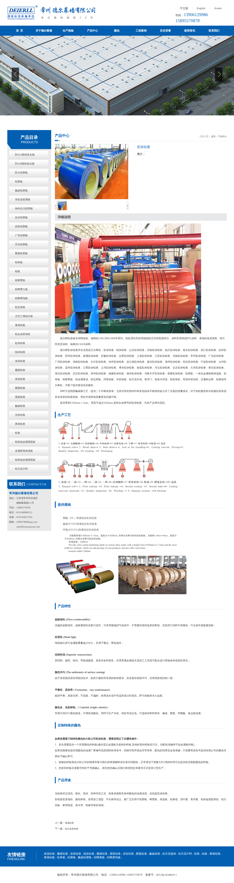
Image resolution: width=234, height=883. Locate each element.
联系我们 (214, 30)
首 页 (19, 30)
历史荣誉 (165, 30)
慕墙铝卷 (20, 424)
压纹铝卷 (20, 415)
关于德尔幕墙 (44, 30)
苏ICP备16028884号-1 (166, 875)
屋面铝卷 (20, 397)
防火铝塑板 (21, 172)
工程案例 (141, 30)
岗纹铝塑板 (21, 226)
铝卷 (17, 433)
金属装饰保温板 (24, 450)
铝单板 (19, 262)
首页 (213, 136)
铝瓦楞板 (20, 307)
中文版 (184, 8)
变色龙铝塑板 (22, 199)
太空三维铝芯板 (24, 316)
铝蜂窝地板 (21, 298)
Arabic (218, 8)
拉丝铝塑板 (21, 217)
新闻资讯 (189, 30)
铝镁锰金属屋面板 (25, 441)
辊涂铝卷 (20, 352)
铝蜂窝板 (20, 280)
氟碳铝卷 (20, 406)
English (201, 8)
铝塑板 (19, 181)
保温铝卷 (20, 379)
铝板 (17, 271)
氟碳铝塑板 (21, 190)
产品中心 (92, 30)
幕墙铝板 (20, 325)
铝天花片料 (21, 468)
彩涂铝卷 (20, 343)
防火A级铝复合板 (25, 154)
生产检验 (68, 30)
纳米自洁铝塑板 (24, 208)
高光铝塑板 (21, 244)
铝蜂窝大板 (21, 289)
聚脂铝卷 (20, 388)
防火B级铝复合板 (25, 163)
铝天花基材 (169, 853)
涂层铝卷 (20, 361)
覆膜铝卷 (20, 370)
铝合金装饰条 (22, 334)
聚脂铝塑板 (21, 253)
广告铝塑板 (21, 235)
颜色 (117, 30)
